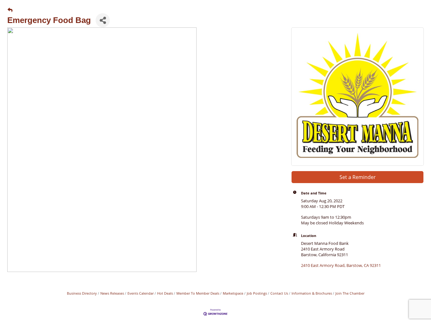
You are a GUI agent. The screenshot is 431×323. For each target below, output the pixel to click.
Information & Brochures (312, 293)
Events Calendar (140, 293)
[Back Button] (10, 9)
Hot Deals (165, 293)
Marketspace (233, 293)
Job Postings (257, 293)
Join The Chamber (349, 293)
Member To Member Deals (197, 293)
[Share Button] (103, 20)
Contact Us (279, 293)
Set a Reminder (357, 177)
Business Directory (82, 293)
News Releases (112, 293)
